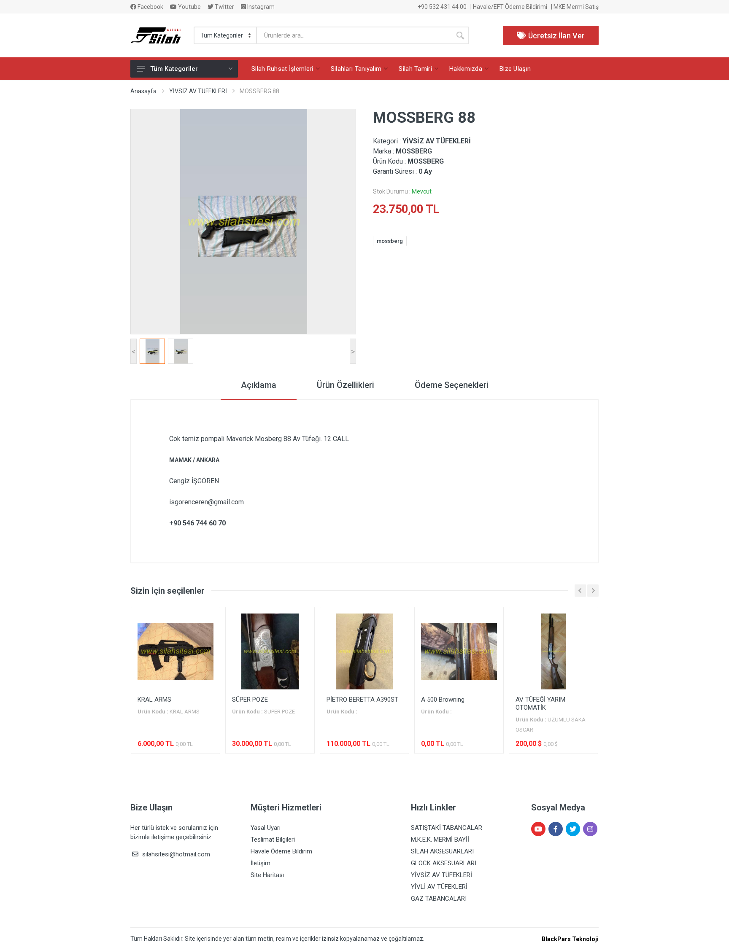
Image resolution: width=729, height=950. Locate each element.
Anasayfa (143, 91)
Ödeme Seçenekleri (452, 385)
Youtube (189, 7)
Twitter (223, 7)
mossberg (390, 241)
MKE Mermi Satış (576, 7)
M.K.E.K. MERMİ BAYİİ (440, 839)
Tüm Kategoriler (174, 69)
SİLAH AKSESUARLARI (442, 851)
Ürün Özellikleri (345, 385)
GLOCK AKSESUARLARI (443, 863)
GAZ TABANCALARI (439, 898)
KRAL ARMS (154, 699)
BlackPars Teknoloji (570, 939)
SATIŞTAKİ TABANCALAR (446, 828)
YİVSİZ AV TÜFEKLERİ (198, 91)
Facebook (149, 7)
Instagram (260, 7)
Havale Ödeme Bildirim (281, 851)
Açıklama (258, 385)
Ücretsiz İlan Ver (555, 35)
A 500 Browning (442, 699)
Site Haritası (267, 875)
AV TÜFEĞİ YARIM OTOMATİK (540, 703)
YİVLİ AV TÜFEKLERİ (439, 887)
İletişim (260, 863)
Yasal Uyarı (266, 828)
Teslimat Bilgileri (273, 839)
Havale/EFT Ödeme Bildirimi (510, 7)
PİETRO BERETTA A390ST (362, 699)
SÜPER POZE (250, 699)
